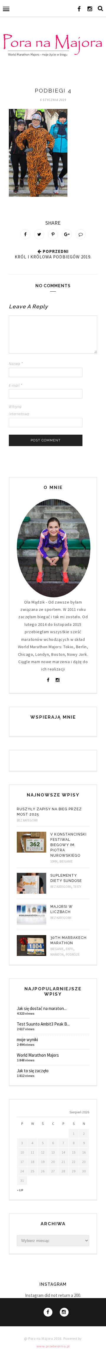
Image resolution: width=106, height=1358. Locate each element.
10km (53, 861)
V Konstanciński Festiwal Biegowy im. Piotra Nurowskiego (68, 845)
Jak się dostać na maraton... (42, 1008)
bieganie (66, 861)
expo (69, 949)
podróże (73, 954)
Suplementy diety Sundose (66, 878)
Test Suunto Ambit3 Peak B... (43, 1024)
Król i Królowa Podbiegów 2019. (53, 257)
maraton (57, 954)
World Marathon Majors (38, 1055)
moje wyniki (27, 1039)
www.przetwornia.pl (53, 1346)
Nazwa (16, 363)
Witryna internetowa (19, 410)
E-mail (15, 385)
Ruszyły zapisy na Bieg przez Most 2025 (49, 811)
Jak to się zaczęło (33, 1070)
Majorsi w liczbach (61, 909)
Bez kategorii (27, 820)
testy (77, 887)
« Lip (20, 1190)
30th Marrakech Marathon (68, 940)
